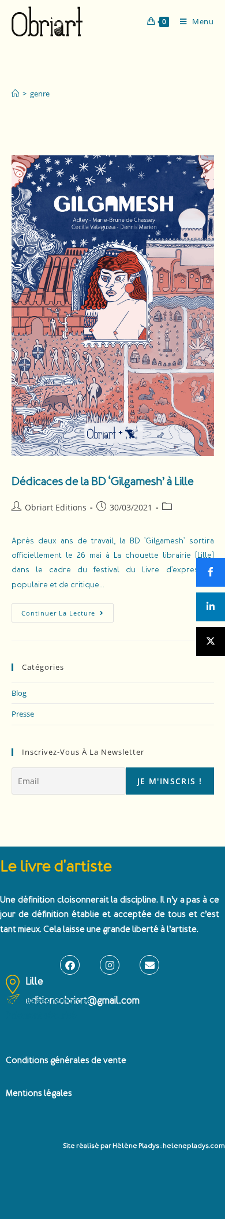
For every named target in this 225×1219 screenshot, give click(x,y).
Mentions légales (39, 1093)
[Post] (210, 641)
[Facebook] (70, 965)
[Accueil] (15, 93)
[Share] (210, 572)
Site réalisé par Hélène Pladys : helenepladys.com (144, 1146)
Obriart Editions (56, 507)
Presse (23, 714)
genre (40, 93)
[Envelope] (149, 965)
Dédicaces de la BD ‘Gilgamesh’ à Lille (103, 481)
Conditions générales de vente (66, 1060)
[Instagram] (109, 965)
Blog (19, 693)
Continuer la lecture (67, 610)
